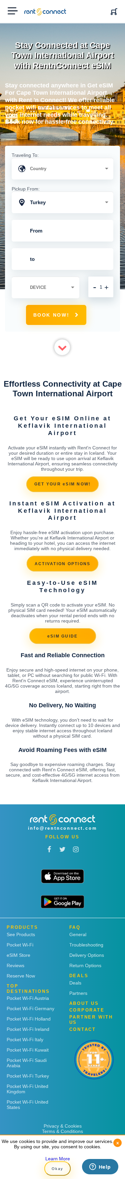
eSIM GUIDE (62, 636)
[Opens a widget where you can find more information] (100, 1167)
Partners (78, 993)
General (77, 934)
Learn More (57, 1158)
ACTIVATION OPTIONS (63, 563)
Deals (75, 983)
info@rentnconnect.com (62, 828)
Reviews (15, 965)
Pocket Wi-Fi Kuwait (28, 1050)
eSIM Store (18, 955)
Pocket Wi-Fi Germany (30, 1008)
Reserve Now (21, 975)
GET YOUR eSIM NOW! (62, 484)
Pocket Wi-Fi (20, 944)
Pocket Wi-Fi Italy (25, 1039)
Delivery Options (86, 955)
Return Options (85, 965)
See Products (21, 934)
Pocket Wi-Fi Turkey (28, 1076)
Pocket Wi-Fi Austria (28, 998)
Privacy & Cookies (63, 1126)
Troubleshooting (86, 944)
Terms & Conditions (62, 1131)
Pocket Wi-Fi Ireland (28, 1029)
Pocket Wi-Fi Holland (29, 1019)
